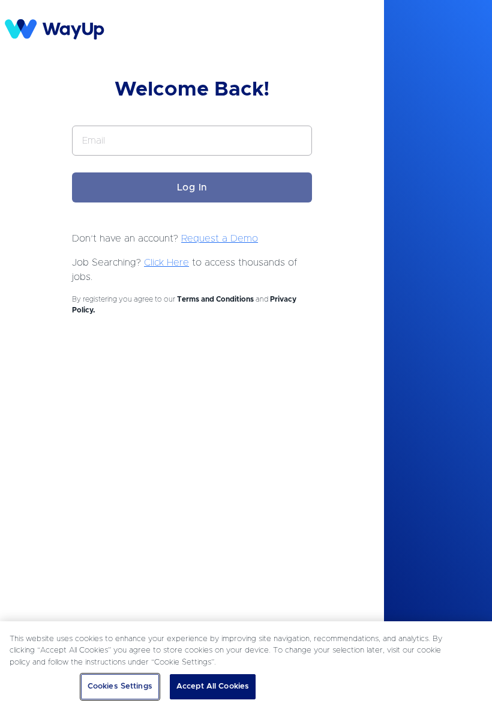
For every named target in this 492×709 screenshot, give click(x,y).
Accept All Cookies (212, 686)
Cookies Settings (120, 686)
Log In (192, 187)
